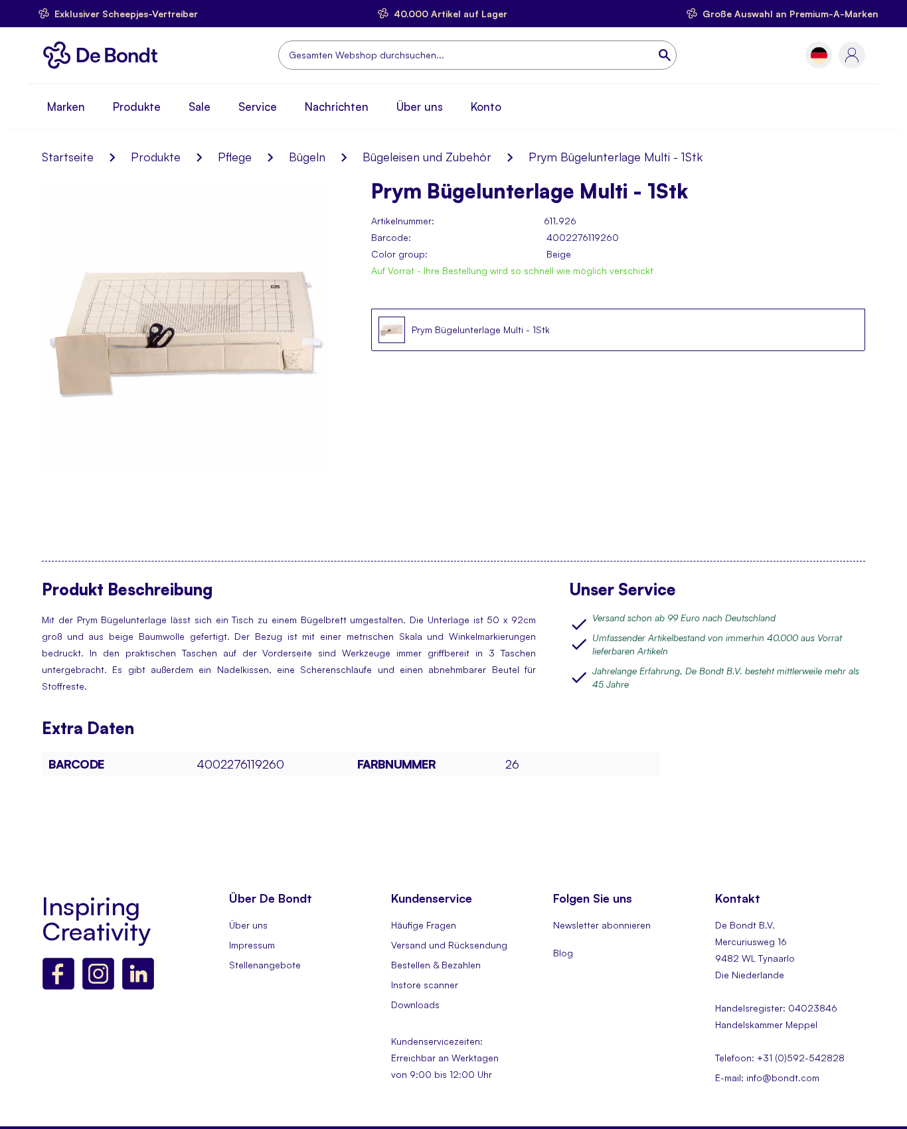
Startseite (68, 156)
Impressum (252, 944)
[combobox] (477, 55)
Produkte (137, 106)
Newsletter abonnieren (602, 925)
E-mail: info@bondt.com (767, 1077)
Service (257, 106)
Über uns (419, 106)
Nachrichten (337, 106)
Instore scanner (424, 984)
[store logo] (104, 55)
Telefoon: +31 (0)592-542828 (780, 1057)
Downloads (415, 1004)
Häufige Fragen (423, 925)
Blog (563, 952)
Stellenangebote (265, 964)
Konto (486, 106)
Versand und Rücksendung (449, 944)
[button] (819, 55)
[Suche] (666, 55)
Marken (66, 106)
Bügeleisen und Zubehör (427, 156)
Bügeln (307, 156)
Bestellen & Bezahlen (436, 964)
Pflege (235, 156)
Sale (199, 106)
